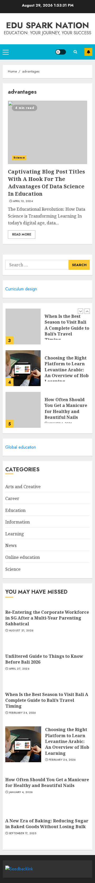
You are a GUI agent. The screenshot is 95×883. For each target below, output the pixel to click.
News (11, 545)
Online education (22, 557)
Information (17, 522)
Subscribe (88, 52)
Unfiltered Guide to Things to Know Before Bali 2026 (44, 659)
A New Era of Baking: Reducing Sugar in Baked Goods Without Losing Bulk (46, 823)
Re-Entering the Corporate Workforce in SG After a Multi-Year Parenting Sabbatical (47, 618)
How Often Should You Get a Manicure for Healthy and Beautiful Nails (66, 408)
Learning (14, 534)
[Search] (75, 52)
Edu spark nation (47, 25)
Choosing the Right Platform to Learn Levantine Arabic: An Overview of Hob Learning (67, 370)
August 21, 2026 (21, 630)
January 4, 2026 (21, 792)
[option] (47, 329)
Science (19, 158)
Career (12, 498)
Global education (20, 447)
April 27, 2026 (19, 669)
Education (15, 510)
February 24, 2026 (22, 713)
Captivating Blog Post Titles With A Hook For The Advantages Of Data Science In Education (46, 182)
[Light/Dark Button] (60, 52)
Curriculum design (21, 289)
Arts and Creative (23, 487)
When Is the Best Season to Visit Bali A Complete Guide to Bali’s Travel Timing (67, 328)
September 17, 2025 (22, 833)
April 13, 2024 (23, 201)
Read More (21, 234)
